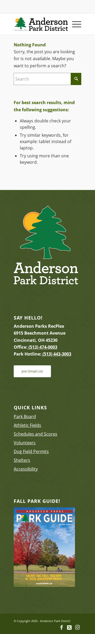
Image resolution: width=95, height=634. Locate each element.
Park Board (25, 416)
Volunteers (25, 443)
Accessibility (26, 469)
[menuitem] (74, 24)
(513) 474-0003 (42, 347)
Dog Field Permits (31, 451)
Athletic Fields (27, 425)
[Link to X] (69, 627)
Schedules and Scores (35, 434)
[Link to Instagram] (77, 627)
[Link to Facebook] (61, 627)
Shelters (22, 460)
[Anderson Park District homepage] (41, 24)
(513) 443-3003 (56, 354)
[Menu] (74, 24)
